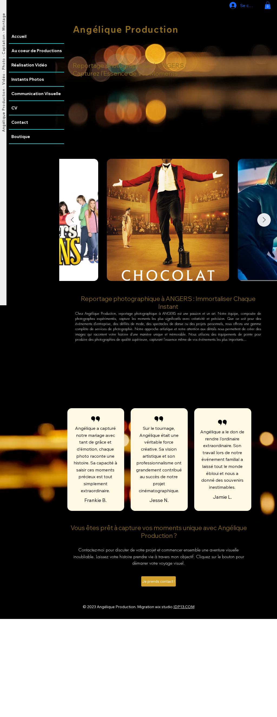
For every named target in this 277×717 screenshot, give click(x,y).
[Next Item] (264, 220)
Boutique (20, 136)
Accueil (19, 36)
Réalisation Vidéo (29, 65)
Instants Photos (27, 79)
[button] (268, 5)
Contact (19, 122)
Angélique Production (126, 29)
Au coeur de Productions (36, 50)
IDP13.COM (183, 606)
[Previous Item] (72, 220)
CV (14, 107)
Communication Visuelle (36, 93)
